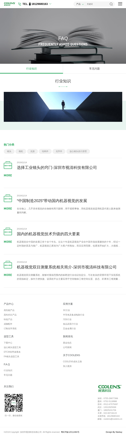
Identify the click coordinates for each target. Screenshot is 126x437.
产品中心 (9, 303)
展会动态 (67, 343)
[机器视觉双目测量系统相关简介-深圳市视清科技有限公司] (8, 264)
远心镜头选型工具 (12, 347)
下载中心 (8, 343)
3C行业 (66, 310)
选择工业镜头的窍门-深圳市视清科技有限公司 (57, 167)
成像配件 (8, 324)
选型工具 (9, 336)
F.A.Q (7, 364)
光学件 (59, 151)
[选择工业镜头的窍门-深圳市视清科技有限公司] (8, 165)
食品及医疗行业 (70, 324)
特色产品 (8, 319)
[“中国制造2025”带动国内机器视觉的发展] (8, 198)
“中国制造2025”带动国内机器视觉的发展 (52, 200)
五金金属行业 (69, 328)
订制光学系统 (10, 328)
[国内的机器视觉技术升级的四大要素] (8, 231)
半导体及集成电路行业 (73, 315)
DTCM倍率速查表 (12, 352)
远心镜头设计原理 (78, 151)
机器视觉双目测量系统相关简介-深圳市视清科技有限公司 (67, 267)
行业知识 (31, 68)
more (8, 175)
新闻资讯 (68, 336)
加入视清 (67, 366)
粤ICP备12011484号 (70, 432)
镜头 (9, 151)
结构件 (45, 151)
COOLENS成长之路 (72, 361)
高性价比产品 (10, 315)
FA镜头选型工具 (11, 356)
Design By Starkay (114, 432)
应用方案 (68, 303)
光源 (32, 151)
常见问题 (94, 68)
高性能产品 (9, 310)
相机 (21, 151)
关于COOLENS (71, 355)
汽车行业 (67, 319)
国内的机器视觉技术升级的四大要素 (48, 234)
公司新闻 (67, 347)
